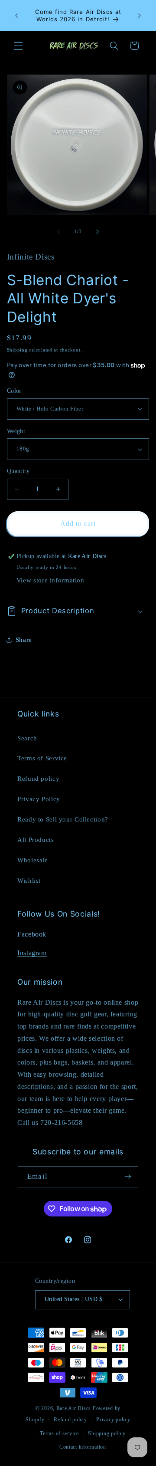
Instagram (32, 953)
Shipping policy (106, 1433)
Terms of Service (42, 758)
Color (14, 391)
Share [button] (24, 639)
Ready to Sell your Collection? (62, 819)
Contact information (82, 1447)
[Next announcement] (139, 15)
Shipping (17, 350)
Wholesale (32, 860)
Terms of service (59, 1433)
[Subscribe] (127, 1176)
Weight (16, 431)
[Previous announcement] (16, 15)
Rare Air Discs (73, 1408)
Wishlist (29, 880)
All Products (35, 839)
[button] (18, 46)
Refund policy (38, 778)
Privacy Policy (38, 798)
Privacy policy (113, 1419)
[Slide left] (58, 231)
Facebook (31, 934)
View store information (50, 580)
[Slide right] (97, 231)
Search (27, 738)
